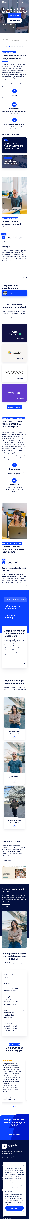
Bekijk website (20, 338)
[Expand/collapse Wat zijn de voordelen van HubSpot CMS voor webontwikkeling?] (23, 984)
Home (4, 24)
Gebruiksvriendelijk (15, 599)
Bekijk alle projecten (14, 407)
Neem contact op (14, 1134)
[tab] (6, 46)
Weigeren (14, 1212)
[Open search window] (23, 2)
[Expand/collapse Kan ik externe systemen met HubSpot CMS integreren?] (23, 1010)
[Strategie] (3, 237)
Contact (6, 906)
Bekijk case (7, 860)
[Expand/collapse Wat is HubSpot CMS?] (23, 975)
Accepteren (14, 1208)
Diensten (11, 24)
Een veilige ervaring (10, 616)
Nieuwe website (14, 15)
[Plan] (3, 562)
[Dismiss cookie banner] (23, 1166)
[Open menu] (26, 2)
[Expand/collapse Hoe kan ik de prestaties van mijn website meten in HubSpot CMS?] (23, 1024)
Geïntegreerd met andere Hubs (13, 607)
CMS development (14, 20)
